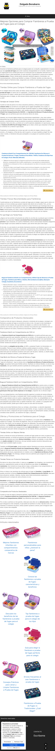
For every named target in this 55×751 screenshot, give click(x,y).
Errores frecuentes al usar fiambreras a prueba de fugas (32, 679)
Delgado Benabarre (30, 4)
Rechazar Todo (18, 741)
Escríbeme (39, 735)
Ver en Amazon (48, 190)
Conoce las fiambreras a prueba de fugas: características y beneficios (32, 582)
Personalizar (7, 741)
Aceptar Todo (13, 745)
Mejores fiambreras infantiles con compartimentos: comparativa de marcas (11, 548)
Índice (3, 66)
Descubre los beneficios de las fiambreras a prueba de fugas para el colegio (11, 619)
